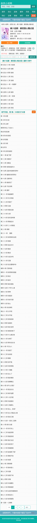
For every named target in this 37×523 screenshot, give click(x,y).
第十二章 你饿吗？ (6, 159)
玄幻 (9, 12)
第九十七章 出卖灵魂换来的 (9, 491)
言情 (9, 15)
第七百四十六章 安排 (7, 104)
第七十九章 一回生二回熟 (8, 421)
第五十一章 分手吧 (6, 311)
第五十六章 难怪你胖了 (8, 331)
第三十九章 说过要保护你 (8, 264)
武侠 (15, 12)
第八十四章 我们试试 (7, 440)
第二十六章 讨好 (6, 214)
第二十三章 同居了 (6, 202)
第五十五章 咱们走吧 (7, 327)
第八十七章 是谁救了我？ (8, 452)
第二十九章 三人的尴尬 (8, 225)
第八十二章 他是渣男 (7, 432)
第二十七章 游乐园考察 (8, 217)
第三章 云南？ (5, 124)
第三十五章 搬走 (6, 249)
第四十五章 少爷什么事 (8, 288)
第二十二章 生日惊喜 (7, 198)
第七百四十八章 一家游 (8, 96)
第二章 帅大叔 (5, 120)
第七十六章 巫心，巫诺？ (8, 409)
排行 (21, 15)
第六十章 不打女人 (6, 346)
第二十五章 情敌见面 (7, 210)
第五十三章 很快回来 (7, 319)
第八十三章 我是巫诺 (7, 436)
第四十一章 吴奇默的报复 (8, 272)
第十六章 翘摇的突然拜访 (8, 175)
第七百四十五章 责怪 (7, 108)
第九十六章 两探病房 (7, 487)
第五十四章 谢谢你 (6, 323)
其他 (15, 15)
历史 (27, 12)
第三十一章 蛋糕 (6, 233)
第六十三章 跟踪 (6, 358)
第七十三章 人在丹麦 (7, 397)
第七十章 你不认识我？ (8, 385)
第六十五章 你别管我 (7, 366)
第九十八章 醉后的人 (7, 495)
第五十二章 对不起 (6, 315)
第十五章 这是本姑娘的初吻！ (10, 171)
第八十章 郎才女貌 (6, 424)
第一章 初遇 (4, 116)
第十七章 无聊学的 (6, 178)
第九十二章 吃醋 (6, 471)
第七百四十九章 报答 (7, 92)
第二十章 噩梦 (5, 190)
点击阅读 (27, 43)
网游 (33, 12)
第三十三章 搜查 (6, 241)
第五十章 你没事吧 (6, 307)
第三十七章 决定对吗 (7, 257)
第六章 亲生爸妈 (6, 135)
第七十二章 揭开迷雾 (7, 393)
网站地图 (18, 520)
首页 (3, 12)
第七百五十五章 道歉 (7, 69)
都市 (21, 12)
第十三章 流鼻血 (6, 163)
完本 (27, 15)
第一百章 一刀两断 (6, 503)
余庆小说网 (6, 3)
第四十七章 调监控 (6, 296)
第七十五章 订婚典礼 (7, 405)
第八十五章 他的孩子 (7, 444)
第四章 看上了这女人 (7, 128)
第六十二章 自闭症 (6, 354)
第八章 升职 (4, 143)
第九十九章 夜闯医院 (7, 499)
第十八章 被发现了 (6, 182)
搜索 (33, 6)
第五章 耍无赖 (5, 132)
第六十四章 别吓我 (6, 362)
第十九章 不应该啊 (6, 186)
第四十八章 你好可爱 (7, 300)
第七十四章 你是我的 (7, 401)
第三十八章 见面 (6, 260)
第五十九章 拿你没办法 (8, 342)
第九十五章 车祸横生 (7, 483)
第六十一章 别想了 (6, 350)
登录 (33, 15)
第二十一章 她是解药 (7, 194)
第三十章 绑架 (5, 229)
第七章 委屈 (4, 139)
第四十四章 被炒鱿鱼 (7, 284)
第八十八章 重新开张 (7, 456)
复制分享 (32, 57)
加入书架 (9, 43)
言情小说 (12, 24)
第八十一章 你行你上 (7, 428)
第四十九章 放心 (6, 303)
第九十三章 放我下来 (7, 475)
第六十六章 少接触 (6, 370)
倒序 (33, 112)
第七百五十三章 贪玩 (7, 76)
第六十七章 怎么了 (6, 374)
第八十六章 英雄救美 (7, 448)
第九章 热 (4, 147)
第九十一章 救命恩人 (7, 467)
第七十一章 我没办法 (7, 389)
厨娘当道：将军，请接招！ (17, 53)
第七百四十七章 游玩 (7, 100)
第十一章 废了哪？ (6, 155)
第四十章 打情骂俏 (6, 268)
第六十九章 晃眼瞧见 (7, 382)
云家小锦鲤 (17, 31)
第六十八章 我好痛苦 (7, 378)
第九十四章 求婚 (6, 479)
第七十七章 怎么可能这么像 (9, 413)
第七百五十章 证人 (6, 88)
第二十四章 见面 (6, 206)
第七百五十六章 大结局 (24, 38)
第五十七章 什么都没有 (8, 335)
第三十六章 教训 (6, 253)
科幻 (3, 15)
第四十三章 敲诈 (6, 280)
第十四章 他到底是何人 (8, 167)
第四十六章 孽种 (6, 292)
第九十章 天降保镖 (6, 464)
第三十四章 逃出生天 (7, 245)
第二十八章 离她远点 (7, 221)
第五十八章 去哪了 (6, 339)
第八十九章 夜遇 (6, 460)
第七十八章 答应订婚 (7, 417)
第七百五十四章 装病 (7, 73)
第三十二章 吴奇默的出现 (8, 237)
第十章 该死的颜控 (6, 151)
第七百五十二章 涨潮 (7, 80)
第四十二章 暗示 (6, 276)
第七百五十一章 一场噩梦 (8, 84)
